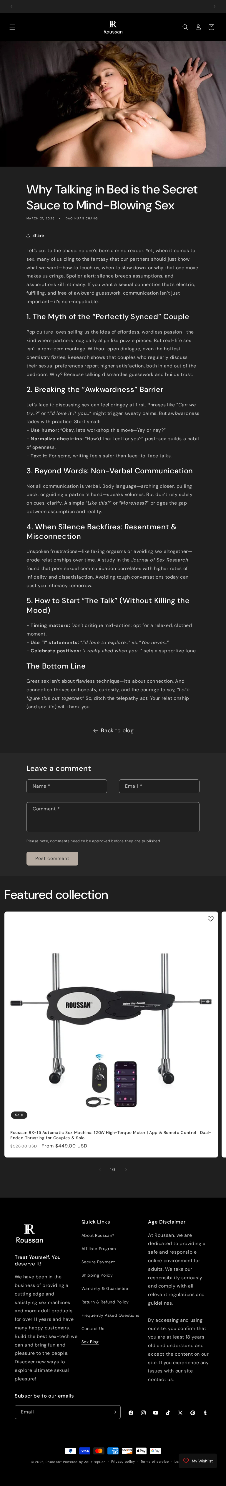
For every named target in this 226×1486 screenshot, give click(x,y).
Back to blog (117, 730)
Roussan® (54, 1462)
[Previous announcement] (11, 6)
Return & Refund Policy (105, 1302)
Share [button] (38, 235)
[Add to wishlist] (211, 919)
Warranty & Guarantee (105, 1288)
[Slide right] (125, 1169)
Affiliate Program (99, 1248)
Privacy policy (123, 1461)
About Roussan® (98, 1235)
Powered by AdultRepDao (84, 1462)
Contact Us (93, 1328)
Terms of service (155, 1461)
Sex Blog (90, 1341)
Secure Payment (98, 1262)
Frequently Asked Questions (110, 1315)
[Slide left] (100, 1169)
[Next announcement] (214, 6)
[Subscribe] (113, 1412)
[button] (12, 27)
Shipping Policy (97, 1275)
